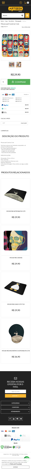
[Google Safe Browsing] (16, 447)
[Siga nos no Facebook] (10, 418)
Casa (6, 21)
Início (2, 21)
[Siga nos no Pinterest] (21, 418)
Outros (24, 21)
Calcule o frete (5, 118)
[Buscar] (22, 15)
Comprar (20, 82)
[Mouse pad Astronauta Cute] (15, 201)
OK (24, 123)
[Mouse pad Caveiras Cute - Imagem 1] (11, 64)
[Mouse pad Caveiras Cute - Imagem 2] (18, 64)
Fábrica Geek (27, 27)
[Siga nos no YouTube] (13, 418)
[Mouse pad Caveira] (15, 247)
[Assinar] (15, 396)
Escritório (11, 21)
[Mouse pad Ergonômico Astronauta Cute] (15, 340)
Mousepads (18, 21)
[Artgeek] (15, 9)
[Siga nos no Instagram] (17, 418)
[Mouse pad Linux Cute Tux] (15, 294)
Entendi (15, 467)
